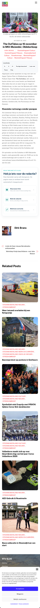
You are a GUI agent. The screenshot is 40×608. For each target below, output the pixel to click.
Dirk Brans (9, 50)
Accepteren (20, 588)
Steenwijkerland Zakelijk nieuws (18, 354)
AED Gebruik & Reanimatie (14, 498)
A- (5, 66)
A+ (12, 66)
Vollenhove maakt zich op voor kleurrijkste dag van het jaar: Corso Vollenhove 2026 (18, 453)
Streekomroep (16, 55)
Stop (11, 70)
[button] (37, 569)
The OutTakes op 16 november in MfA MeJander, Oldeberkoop (20, 45)
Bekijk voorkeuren (20, 599)
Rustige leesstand (21, 66)
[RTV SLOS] (5, 5)
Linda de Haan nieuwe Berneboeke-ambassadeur (17, 247)
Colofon (4, 563)
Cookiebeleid (14, 603)
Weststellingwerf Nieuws (23, 58)
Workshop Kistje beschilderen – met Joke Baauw (20, 252)
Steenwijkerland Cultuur (14, 396)
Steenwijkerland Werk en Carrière (18, 352)
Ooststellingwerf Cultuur (26, 50)
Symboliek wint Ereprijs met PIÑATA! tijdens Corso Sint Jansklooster (19, 405)
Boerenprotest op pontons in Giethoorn (20, 360)
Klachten (5, 566)
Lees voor (32, 66)
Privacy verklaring (24, 603)
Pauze (6, 70)
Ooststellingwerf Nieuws (13, 53)
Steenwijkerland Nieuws (14, 305)
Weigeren (20, 594)
